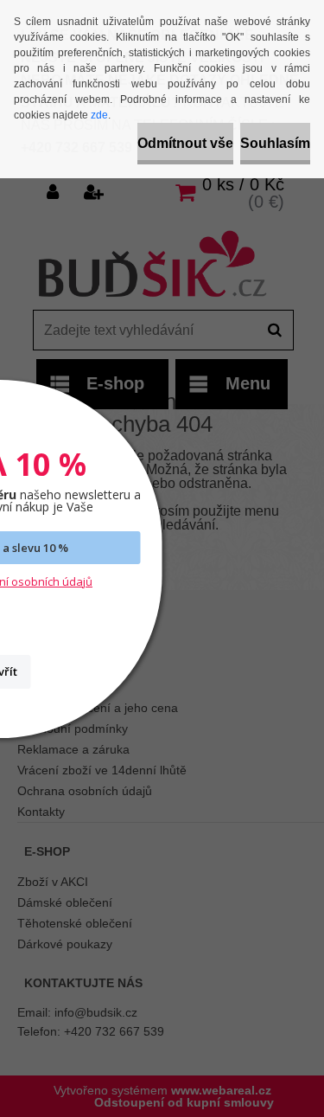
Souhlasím (275, 143)
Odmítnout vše (185, 143)
